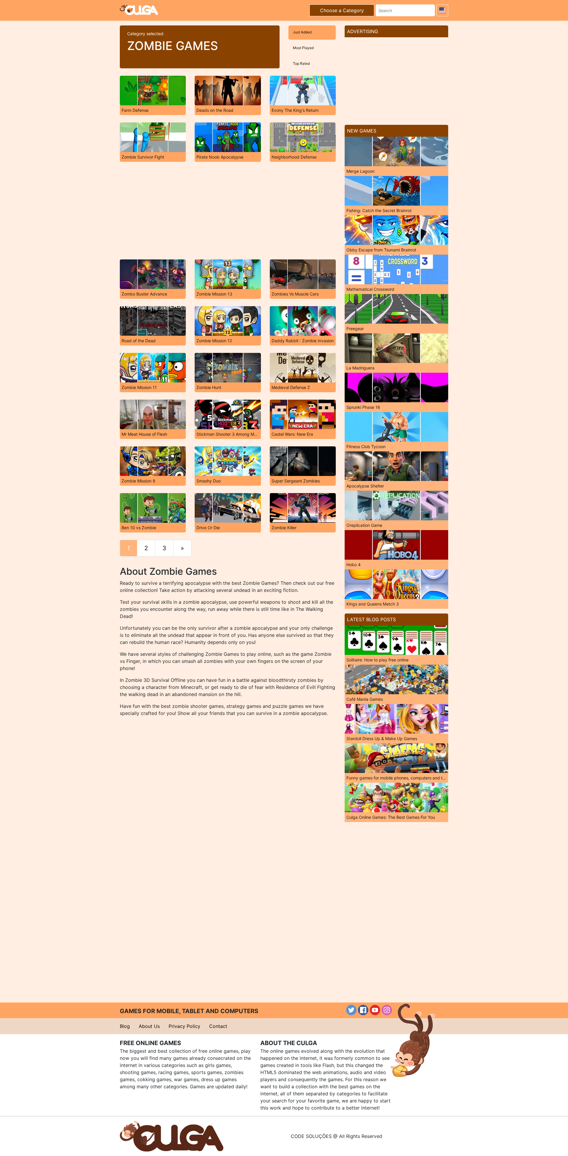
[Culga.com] (139, 9)
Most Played (303, 48)
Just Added (302, 32)
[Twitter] (351, 1010)
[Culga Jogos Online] (171, 1136)
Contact (218, 1026)
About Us (149, 1026)
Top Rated (301, 63)
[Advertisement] (227, 210)
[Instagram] (387, 1010)
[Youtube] (375, 1010)
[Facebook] (363, 1010)
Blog (125, 1026)
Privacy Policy (184, 1026)
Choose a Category (342, 10)
